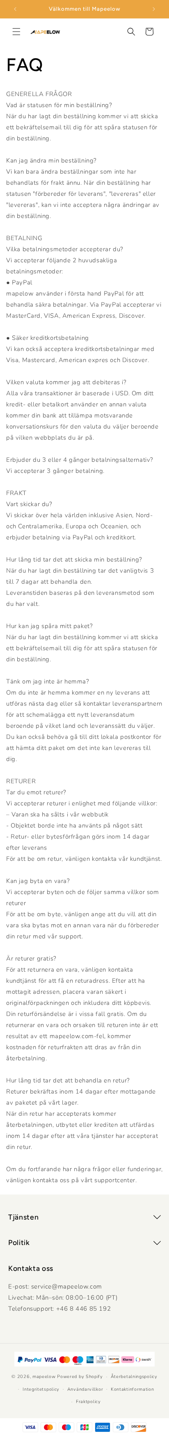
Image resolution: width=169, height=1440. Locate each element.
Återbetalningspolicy (134, 1377)
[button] (16, 32)
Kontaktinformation (132, 1389)
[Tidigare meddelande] (15, 9)
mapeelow (44, 1377)
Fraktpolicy (88, 1402)
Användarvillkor (85, 1389)
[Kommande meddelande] (154, 9)
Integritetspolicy (41, 1389)
